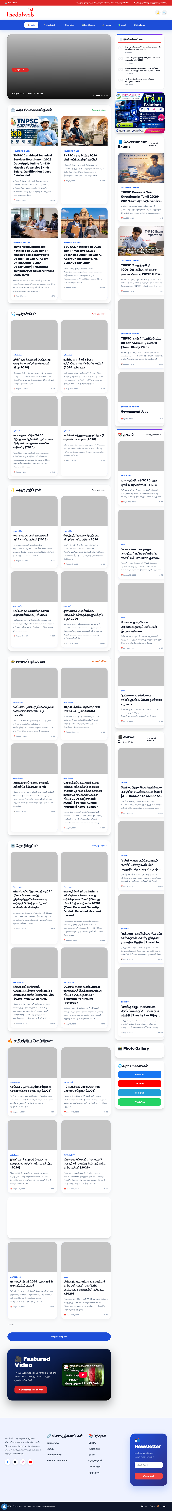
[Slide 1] (93, 95)
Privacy (144, 1506)
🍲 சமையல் (106, 25)
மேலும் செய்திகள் (59, 1336)
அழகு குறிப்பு (94, 1472)
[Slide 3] (99, 95)
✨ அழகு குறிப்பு (68, 25)
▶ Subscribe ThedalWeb (31, 1389)
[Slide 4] (101, 95)
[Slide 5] (106, 95)
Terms (152, 1506)
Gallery (92, 1443)
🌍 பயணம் (122, 25)
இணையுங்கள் (148, 1476)
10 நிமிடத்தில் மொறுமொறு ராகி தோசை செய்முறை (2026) (104, 3)
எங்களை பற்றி (53, 1443)
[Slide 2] (96, 95)
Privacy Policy (54, 1454)
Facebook (140, 1074)
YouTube (139, 1083)
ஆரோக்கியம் (94, 1448)
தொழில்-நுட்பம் (95, 1460)
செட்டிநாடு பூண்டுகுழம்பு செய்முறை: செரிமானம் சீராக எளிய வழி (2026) (50, 3)
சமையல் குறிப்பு (95, 1466)
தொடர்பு (50, 1448)
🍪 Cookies (161, 1506)
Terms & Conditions (57, 1460)
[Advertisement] (95, 12)
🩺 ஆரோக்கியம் (49, 25)
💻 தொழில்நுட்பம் (88, 25)
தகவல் (92, 1454)
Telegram (140, 1093)
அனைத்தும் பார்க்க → (100, 110)
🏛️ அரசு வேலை (139, 25)
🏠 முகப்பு (31, 25)
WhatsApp (139, 1102)
